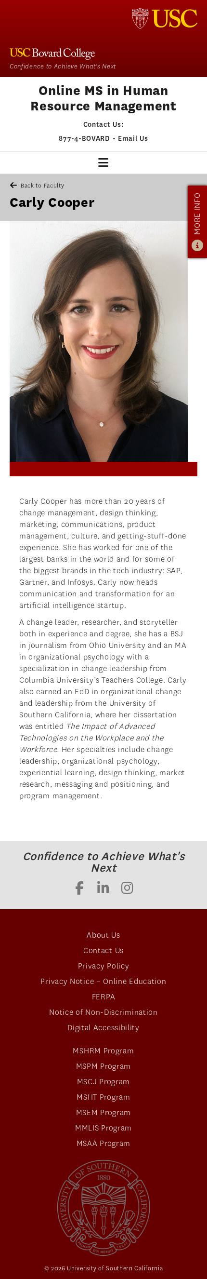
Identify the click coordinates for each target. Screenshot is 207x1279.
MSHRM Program (103, 1051)
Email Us (133, 138)
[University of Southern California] (164, 18)
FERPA (104, 997)
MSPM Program (103, 1066)
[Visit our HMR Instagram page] (128, 889)
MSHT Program (103, 1097)
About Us (103, 935)
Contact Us (103, 950)
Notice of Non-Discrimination (103, 1012)
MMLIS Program (103, 1128)
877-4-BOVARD (84, 138)
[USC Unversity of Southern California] (104, 1208)
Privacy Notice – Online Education (103, 981)
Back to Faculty (43, 185)
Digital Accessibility (103, 1028)
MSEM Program (103, 1112)
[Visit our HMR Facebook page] (79, 889)
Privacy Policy (103, 966)
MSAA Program (103, 1143)
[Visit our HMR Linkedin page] (103, 889)
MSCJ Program (103, 1082)
